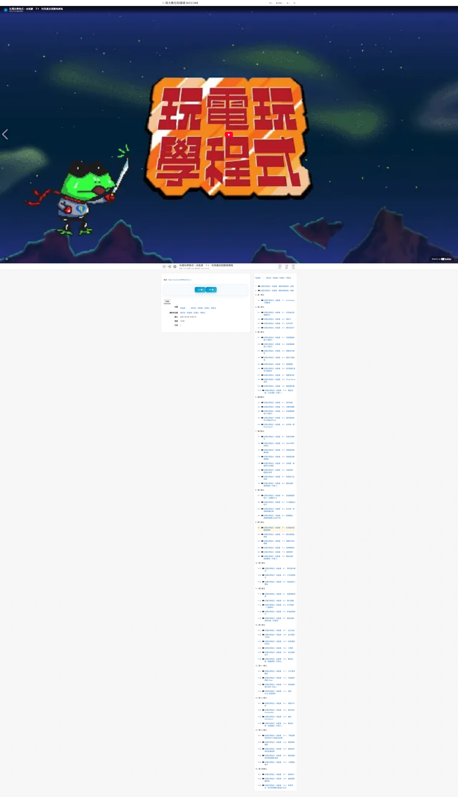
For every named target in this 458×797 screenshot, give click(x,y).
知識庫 (182, 308)
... (188, 308)
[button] (288, 3)
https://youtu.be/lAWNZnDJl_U (179, 279)
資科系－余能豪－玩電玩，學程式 (203, 308)
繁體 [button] (280, 3)
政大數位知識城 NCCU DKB (181, 2)
